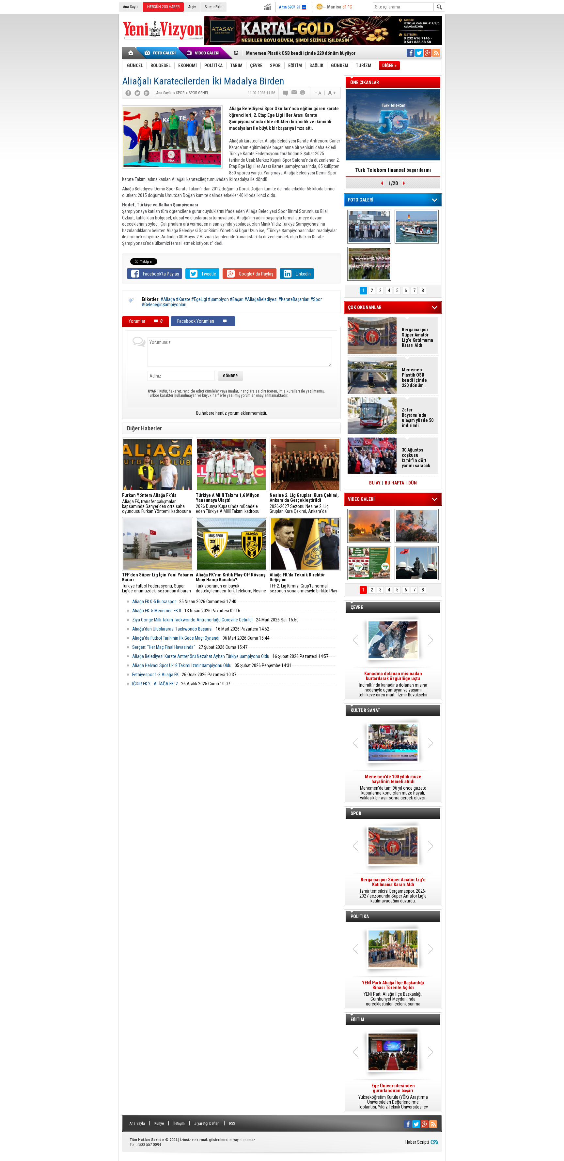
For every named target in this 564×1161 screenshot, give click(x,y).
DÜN (412, 482)
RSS (232, 1123)
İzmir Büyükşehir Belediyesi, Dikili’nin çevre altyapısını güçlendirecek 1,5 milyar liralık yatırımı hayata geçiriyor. (393, 684)
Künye (159, 1123)
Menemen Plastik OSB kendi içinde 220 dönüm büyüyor (300, 53)
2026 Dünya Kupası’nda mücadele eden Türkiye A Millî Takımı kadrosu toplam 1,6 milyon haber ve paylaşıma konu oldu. (230, 503)
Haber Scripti (417, 1142)
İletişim (179, 1123)
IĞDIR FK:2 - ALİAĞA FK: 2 (155, 683)
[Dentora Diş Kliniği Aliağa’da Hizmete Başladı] (369, 227)
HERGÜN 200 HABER (163, 7)
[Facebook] (128, 93)
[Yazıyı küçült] (317, 93)
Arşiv (192, 7)
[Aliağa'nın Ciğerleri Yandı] (417, 526)
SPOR (356, 813)
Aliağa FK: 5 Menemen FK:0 (156, 610)
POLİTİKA (360, 916)
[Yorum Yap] (286, 93)
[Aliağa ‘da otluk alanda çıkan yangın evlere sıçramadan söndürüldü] (369, 526)
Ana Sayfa (130, 7)
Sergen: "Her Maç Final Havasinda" (163, 647)
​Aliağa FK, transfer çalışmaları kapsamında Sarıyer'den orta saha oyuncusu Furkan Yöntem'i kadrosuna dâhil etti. (156, 503)
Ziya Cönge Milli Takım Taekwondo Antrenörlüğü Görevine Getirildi (192, 619)
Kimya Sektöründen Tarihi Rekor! (393, 170)
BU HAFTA (394, 482)
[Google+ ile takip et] (427, 53)
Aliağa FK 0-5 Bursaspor (154, 601)
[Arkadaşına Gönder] (294, 93)
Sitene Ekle (213, 7)
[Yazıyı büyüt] (332, 93)
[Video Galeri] (203, 53)
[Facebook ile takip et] (411, 53)
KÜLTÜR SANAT (365, 710)
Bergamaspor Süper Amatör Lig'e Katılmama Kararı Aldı (417, 337)
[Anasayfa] (131, 53)
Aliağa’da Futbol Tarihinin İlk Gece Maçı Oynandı (175, 638)
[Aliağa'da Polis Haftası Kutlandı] (417, 563)
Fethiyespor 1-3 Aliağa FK (155, 674)
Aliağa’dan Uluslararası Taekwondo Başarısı (172, 629)
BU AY (375, 482)
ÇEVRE (357, 607)
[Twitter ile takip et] (419, 53)
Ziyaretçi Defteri (207, 1123)
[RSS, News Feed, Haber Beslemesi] (436, 53)
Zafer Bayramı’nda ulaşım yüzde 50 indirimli (417, 417)
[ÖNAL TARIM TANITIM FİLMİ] (369, 563)
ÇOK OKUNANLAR (365, 307)
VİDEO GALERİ (361, 499)
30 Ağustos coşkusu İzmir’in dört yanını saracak (416, 457)
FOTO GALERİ (360, 199)
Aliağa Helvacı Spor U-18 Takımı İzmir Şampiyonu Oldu (181, 665)
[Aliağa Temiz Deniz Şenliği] (417, 227)
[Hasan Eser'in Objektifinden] (369, 264)
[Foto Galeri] (161, 53)
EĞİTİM (357, 1019)
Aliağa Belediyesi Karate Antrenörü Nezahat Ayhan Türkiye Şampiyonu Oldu (200, 656)
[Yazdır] (303, 93)
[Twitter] (137, 93)
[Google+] (146, 93)
